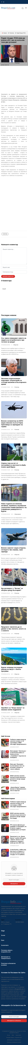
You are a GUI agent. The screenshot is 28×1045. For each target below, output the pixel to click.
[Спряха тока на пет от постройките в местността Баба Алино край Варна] (14, 452)
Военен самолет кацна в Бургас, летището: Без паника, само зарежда (13, 550)
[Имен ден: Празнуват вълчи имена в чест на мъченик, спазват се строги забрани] (5, 767)
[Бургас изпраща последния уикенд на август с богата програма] (14, 656)
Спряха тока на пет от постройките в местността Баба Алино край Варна (13, 465)
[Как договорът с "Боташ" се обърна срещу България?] (14, 577)
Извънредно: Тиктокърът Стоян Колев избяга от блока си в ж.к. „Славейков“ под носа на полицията (18, 754)
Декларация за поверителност (14, 1039)
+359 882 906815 (19, 922)
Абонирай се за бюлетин (14, 1020)
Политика (17, 63)
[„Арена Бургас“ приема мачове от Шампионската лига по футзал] (5, 790)
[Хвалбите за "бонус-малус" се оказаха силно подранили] (14, 696)
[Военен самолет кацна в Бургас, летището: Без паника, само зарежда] (14, 536)
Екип (2, 940)
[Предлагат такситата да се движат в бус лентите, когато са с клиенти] (14, 615)
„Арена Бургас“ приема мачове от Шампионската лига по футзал (18, 789)
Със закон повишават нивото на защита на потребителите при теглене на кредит (13, 340)
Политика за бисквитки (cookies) (14, 1042)
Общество (16, 344)
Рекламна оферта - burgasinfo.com (14, 1037)
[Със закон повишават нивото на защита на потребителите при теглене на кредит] (14, 327)
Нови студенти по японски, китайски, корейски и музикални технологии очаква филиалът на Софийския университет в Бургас (14, 507)
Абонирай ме (14, 883)
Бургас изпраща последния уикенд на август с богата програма (11, 669)
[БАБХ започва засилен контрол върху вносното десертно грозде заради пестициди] (5, 779)
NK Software (16, 1032)
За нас (3, 935)
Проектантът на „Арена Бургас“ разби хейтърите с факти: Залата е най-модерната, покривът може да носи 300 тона (18, 840)
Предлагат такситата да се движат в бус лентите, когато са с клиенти (13, 629)
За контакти (4, 945)
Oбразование (18, 514)
